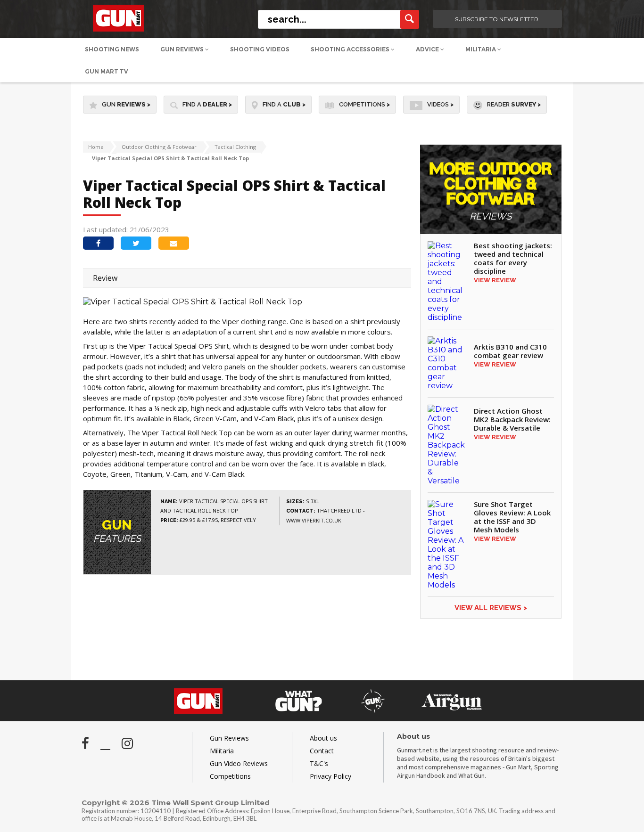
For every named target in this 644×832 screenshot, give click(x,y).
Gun (126, 104)
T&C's (319, 763)
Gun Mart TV (106, 71)
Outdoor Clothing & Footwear (159, 146)
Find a (207, 104)
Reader (514, 104)
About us (323, 738)
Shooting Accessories (351, 49)
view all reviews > (490, 608)
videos (440, 104)
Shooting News (112, 49)
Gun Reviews (182, 49)
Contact (322, 750)
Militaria (481, 49)
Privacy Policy (330, 776)
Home (96, 146)
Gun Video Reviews (239, 763)
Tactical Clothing (235, 146)
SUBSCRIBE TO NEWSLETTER (496, 19)
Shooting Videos (259, 49)
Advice (428, 49)
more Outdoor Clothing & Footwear (490, 191)
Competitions (364, 104)
